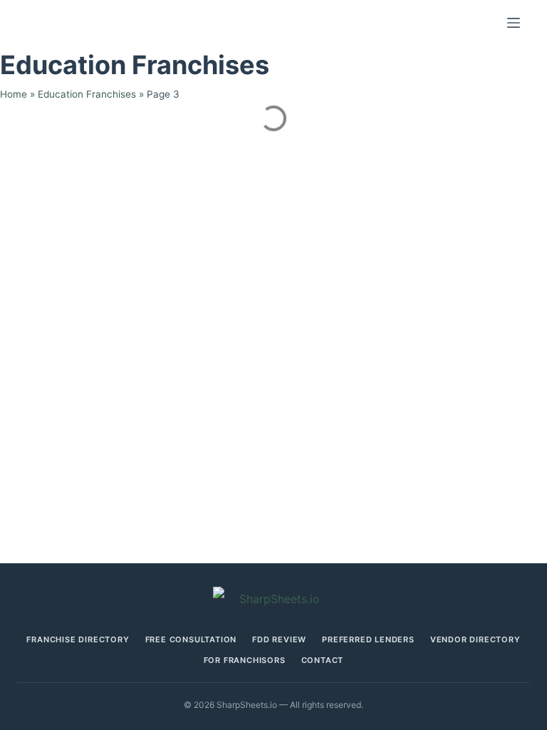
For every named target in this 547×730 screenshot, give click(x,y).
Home (13, 94)
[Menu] (513, 22)
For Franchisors (245, 660)
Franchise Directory (77, 639)
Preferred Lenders (368, 639)
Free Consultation (191, 639)
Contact (322, 660)
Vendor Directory (475, 639)
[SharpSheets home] (273, 599)
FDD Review (279, 639)
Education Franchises (87, 94)
